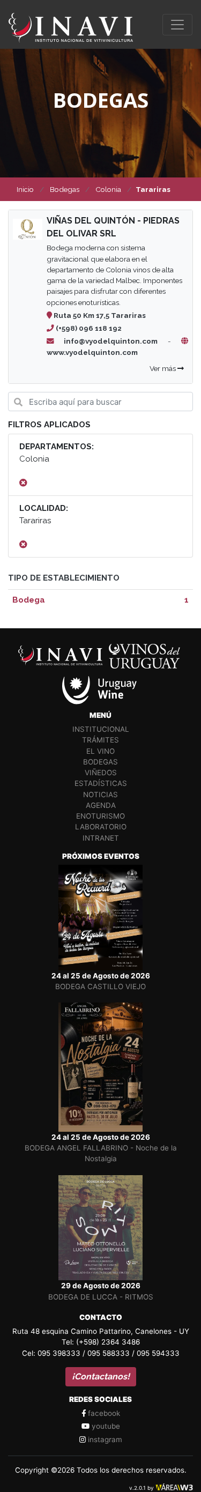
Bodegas (100, 762)
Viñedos (101, 772)
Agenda (101, 805)
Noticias (100, 794)
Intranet (101, 838)
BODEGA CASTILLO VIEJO (100, 986)
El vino (100, 751)
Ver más (163, 368)
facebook (103, 1413)
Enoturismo (100, 816)
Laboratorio (100, 826)
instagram (104, 1439)
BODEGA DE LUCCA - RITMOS (100, 1297)
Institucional (100, 729)
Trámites (100, 740)
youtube (105, 1426)
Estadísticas (101, 783)
